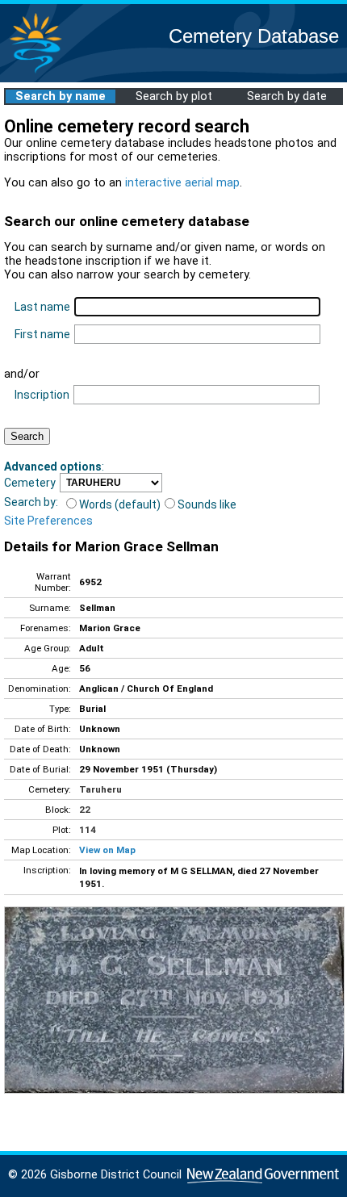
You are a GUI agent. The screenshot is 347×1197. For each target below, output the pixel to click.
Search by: (31, 502)
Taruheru (100, 789)
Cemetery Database (254, 36)
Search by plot (174, 96)
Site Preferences (48, 520)
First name (42, 334)
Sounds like (207, 504)
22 (84, 809)
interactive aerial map (182, 183)
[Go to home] (35, 72)
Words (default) (120, 504)
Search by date (287, 96)
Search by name (60, 96)
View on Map (107, 850)
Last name (42, 306)
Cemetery (30, 482)
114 (87, 829)
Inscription (42, 394)
